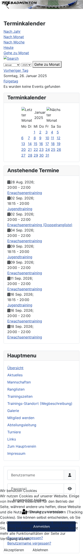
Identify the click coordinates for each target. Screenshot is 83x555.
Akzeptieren (14, 550)
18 (53, 143)
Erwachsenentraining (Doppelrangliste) (39, 225)
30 (41, 155)
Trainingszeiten (20, 396)
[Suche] (11, 58)
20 (23, 149)
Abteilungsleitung (21, 425)
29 (36, 155)
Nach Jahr (12, 31)
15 (35, 143)
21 (30, 149)
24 (47, 149)
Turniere (14, 432)
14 (30, 143)
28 (30, 155)
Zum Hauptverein (21, 446)
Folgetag (11, 81)
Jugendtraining (19, 209)
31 (47, 155)
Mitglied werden (20, 418)
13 (23, 143)
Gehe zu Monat (16, 53)
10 (47, 138)
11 (52, 138)
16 (41, 143)
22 (36, 149)
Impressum (16, 453)
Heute (9, 47)
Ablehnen (40, 550)
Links (11, 439)
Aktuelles (15, 375)
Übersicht (15, 368)
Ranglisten (16, 389)
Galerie (13, 410)
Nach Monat (14, 37)
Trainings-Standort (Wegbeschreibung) (39, 403)
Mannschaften (19, 382)
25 (53, 149)
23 (41, 149)
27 (23, 155)
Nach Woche (14, 42)
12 (58, 138)
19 (58, 143)
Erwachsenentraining (24, 192)
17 (47, 143)
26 (59, 149)
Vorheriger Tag (16, 70)
